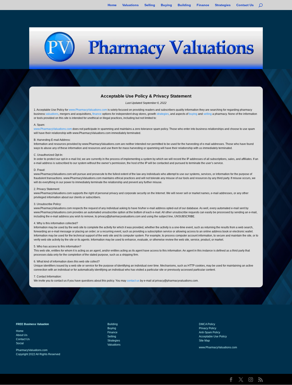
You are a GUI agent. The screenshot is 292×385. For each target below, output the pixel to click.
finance (97, 114)
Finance (203, 5)
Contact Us (245, 5)
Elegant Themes (56, 379)
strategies (163, 114)
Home (112, 5)
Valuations (130, 5)
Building (184, 5)
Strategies (223, 5)
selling (207, 114)
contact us (133, 280)
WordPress (91, 379)
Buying (166, 5)
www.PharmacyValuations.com (88, 109)
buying (193, 114)
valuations (52, 114)
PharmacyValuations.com (31, 350)
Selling (149, 5)
